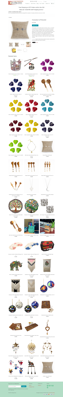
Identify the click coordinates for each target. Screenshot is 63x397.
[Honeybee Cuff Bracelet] (19, 29)
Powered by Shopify (52, 392)
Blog (38, 3)
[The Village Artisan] (15, 3)
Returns (30, 385)
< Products (10, 17)
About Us (48, 3)
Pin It (37, 42)
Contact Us (39, 385)
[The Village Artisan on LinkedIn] (36, 1)
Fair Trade (42, 3)
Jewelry (36, 40)
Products (27, 3)
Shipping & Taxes (31, 386)
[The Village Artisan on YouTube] (33, 1)
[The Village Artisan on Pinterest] (35, 1)
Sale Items (33, 3)
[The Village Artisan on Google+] (32, 1)
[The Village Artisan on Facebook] (31, 1)
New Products (40, 40)
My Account (40, 1)
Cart (53, 3)
